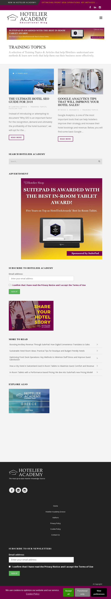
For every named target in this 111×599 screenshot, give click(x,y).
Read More (16, 137)
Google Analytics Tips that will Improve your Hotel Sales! (78, 101)
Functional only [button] (82, 592)
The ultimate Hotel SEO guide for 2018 (29, 100)
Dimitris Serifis (19, 107)
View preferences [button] (99, 592)
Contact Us (55, 535)
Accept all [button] (68, 592)
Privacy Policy (55, 523)
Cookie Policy (32, 594)
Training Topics (38, 107)
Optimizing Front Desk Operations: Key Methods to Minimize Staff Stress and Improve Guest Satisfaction (50, 358)
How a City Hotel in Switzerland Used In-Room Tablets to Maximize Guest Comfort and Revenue (51, 366)
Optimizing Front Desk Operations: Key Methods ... (70, 2)
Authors (56, 517)
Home (55, 506)
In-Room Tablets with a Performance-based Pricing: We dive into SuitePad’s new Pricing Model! (51, 372)
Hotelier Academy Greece (55, 512)
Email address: (16, 274)
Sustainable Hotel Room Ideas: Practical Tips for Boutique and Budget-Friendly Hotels (47, 351)
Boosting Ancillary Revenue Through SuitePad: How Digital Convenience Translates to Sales (49, 344)
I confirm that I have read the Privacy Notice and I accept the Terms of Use (49, 285)
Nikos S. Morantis (70, 110)
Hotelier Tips (15, 108)
